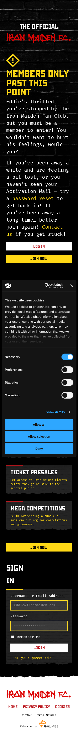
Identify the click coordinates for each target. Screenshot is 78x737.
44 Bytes (48, 724)
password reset (33, 198)
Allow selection (39, 436)
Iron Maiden (46, 715)
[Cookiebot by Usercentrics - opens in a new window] (46, 285)
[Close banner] (71, 285)
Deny (39, 448)
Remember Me (28, 637)
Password (18, 616)
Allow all (39, 424)
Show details (55, 412)
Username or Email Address (37, 596)
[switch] (67, 369)
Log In (39, 648)
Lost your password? (30, 658)
